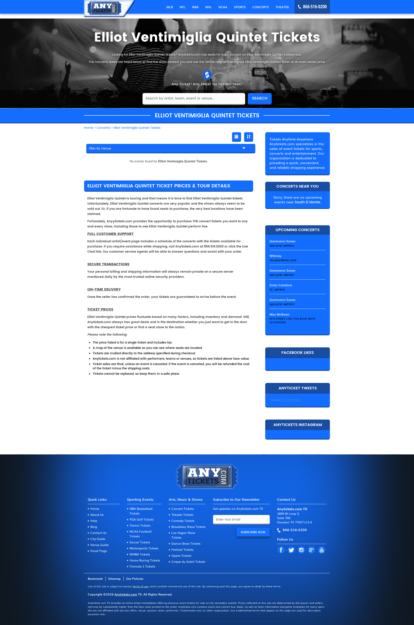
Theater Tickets (182, 514)
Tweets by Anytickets (285, 400)
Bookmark (95, 578)
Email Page (98, 551)
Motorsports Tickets (144, 548)
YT (321, 550)
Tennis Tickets (140, 525)
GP (311, 550)
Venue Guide (99, 545)
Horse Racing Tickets (145, 560)
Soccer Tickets (140, 542)
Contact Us (98, 532)
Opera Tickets (181, 555)
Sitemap (114, 578)
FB (281, 550)
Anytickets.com (125, 594)
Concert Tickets (182, 508)
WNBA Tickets (140, 554)
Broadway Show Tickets (188, 526)
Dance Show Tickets (186, 543)
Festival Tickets (182, 549)
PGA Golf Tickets (142, 519)
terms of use (140, 586)
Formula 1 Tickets (142, 566)
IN (301, 550)
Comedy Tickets (182, 520)
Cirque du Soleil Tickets (188, 561)
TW (291, 550)
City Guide (97, 538)
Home (94, 508)
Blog (93, 526)
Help (93, 520)
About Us (97, 514)
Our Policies (134, 578)
